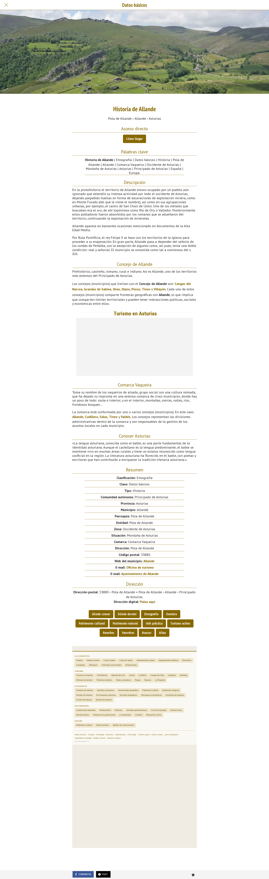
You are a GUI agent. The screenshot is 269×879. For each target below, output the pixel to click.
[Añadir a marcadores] (193, 874)
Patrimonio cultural (92, 623)
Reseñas (108, 633)
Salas (103, 417)
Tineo (146, 289)
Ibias (116, 289)
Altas (162, 633)
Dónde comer (101, 614)
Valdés (125, 417)
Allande (77, 417)
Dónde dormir (127, 614)
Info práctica (154, 623)
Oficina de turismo (140, 567)
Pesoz (136, 289)
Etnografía (151, 614)
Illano (126, 289)
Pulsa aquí (147, 602)
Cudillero (91, 417)
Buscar (146, 633)
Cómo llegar (134, 139)
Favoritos (128, 633)
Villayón (160, 289)
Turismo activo (180, 623)
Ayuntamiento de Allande (139, 574)
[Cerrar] (6, 5)
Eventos (171, 614)
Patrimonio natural (125, 623)
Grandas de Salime (97, 289)
